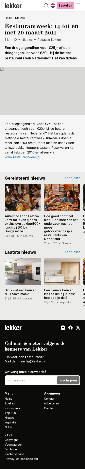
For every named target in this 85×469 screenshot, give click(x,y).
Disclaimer (11, 449)
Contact (49, 398)
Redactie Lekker (49, 40)
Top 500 (10, 413)
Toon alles (72, 178)
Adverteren (51, 403)
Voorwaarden (14, 444)
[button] (46, 6)
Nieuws (20, 17)
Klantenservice (14, 454)
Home (8, 17)
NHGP (8, 427)
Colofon (49, 408)
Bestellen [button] (65, 5)
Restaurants (12, 408)
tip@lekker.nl (35, 361)
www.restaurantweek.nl (22, 157)
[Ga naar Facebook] (70, 328)
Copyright (11, 439)
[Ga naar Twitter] (78, 328)
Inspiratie (10, 422)
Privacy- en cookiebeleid (21, 458)
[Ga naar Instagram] (63, 328)
